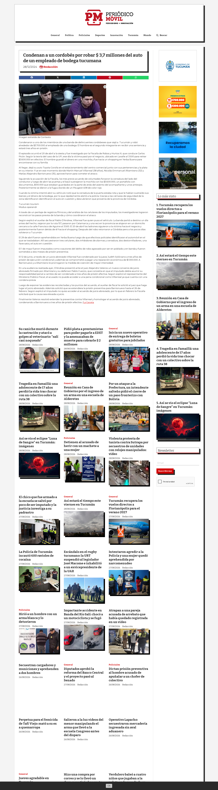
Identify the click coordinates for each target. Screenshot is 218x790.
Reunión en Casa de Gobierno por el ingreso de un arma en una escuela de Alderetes (84, 393)
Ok (109, 785)
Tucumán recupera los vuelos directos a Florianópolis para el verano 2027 (126, 506)
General (55, 35)
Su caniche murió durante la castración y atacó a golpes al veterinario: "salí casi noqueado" (38, 334)
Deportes (100, 35)
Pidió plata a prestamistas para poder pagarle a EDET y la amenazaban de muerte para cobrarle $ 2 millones (83, 336)
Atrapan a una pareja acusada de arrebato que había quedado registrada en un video (128, 616)
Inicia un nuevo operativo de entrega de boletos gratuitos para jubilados (128, 336)
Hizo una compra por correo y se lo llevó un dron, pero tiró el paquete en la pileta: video (83, 780)
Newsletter (166, 450)
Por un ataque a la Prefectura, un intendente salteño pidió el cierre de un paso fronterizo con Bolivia (128, 391)
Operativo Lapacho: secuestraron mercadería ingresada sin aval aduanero (128, 725)
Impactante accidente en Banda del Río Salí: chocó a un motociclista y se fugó (83, 614)
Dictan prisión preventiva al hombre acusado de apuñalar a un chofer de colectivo (128, 674)
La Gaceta (88, 302)
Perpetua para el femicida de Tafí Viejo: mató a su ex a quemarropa (38, 723)
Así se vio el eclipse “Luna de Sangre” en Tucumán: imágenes (38, 442)
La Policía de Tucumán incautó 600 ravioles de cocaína (36, 555)
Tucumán (133, 35)
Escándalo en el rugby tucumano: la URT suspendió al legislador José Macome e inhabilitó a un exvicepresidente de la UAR (83, 561)
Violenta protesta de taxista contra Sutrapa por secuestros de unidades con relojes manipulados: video (128, 446)
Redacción (50, 66)
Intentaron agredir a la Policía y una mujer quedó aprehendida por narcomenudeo (128, 557)
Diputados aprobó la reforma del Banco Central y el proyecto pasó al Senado (84, 674)
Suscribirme (165, 471)
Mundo (147, 35)
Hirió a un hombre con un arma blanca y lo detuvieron (38, 618)
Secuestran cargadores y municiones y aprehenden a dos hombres (39, 669)
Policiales (84, 35)
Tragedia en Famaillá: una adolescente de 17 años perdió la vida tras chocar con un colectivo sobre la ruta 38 (38, 391)
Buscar (163, 35)
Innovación (116, 35)
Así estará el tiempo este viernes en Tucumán (82, 502)
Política (69, 35)
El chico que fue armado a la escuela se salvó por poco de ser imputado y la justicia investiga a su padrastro (38, 504)
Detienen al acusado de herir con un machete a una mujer (81, 446)
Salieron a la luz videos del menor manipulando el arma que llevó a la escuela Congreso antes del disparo (83, 727)
